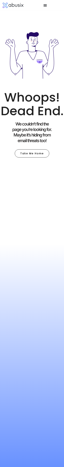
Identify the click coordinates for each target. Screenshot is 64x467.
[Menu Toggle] (45, 5)
